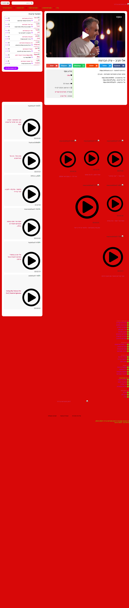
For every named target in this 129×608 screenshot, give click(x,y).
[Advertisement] (85, 120)
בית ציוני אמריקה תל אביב (24, 51)
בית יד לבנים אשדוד (25, 39)
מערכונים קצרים (60, 92)
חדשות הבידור (7, 8)
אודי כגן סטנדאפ (28, 30)
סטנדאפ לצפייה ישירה (123, 321)
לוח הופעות (20, 8)
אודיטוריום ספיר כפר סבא (24, 20)
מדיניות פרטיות (76, 416)
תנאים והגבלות (52, 416)
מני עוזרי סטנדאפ (27, 24)
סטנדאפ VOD (33, 8)
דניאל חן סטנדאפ (27, 18)
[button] (85, 35)
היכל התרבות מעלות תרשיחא (23, 45)
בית (57, 8)
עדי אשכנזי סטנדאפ (27, 61)
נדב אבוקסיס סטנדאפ (26, 43)
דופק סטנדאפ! (125, 390)
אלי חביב (63, 96)
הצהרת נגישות (64, 416)
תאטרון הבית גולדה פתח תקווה (23, 27)
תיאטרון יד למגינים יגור (25, 33)
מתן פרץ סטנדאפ (27, 36)
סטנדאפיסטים (47, 8)
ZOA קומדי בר (27, 57)
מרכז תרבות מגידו (26, 63)
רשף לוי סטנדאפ (28, 49)
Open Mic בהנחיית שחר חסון (24, 55)
